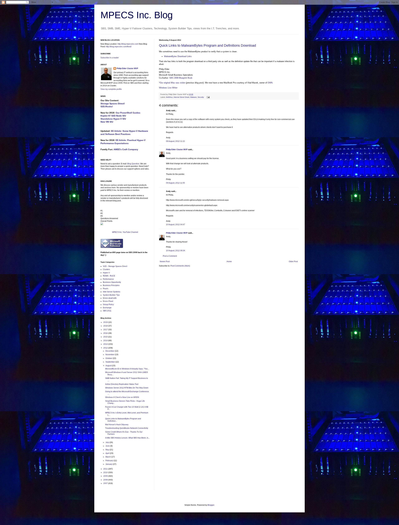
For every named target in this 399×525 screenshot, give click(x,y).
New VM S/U (107, 122)
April (108, 453)
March (108, 457)
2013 (105, 344)
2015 (105, 337)
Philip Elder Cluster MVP (176, 149)
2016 (105, 333)
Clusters (106, 269)
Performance (108, 279)
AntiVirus (169, 97)
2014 (105, 340)
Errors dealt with (110, 298)
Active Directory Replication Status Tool (121, 384)
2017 (105, 330)
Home (229, 261)
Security (201, 97)
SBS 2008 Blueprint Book (180, 78)
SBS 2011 (107, 311)
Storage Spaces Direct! (113, 103)
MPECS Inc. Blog (137, 15)
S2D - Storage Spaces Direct (115, 266)
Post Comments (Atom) (180, 266)
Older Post (293, 261)
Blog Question (133, 164)
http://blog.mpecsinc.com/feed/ (118, 47)
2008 (105, 480)
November (110, 354)
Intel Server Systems (111, 292)
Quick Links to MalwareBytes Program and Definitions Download (207, 45)
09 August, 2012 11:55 (175, 183)
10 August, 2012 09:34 (175, 250)
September (110, 362)
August (109, 366)
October (109, 358)
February (110, 461)
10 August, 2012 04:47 (175, 224)
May (108, 450)
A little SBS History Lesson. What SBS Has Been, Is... (127, 438)
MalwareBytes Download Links (178, 56)
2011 (105, 469)
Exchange (107, 308)
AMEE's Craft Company (126, 149)
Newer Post (165, 261)
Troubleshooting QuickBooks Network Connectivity (126, 428)
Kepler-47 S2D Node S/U (113, 115)
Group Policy (108, 304)
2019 (105, 322)
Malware (193, 97)
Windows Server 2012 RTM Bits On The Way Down (126, 388)
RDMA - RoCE (109, 276)
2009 (105, 476)
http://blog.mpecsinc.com (128, 44)
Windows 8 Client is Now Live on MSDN (122, 397)
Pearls (105, 289)
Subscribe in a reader (110, 58)
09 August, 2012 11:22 (175, 141)
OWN (270, 83)
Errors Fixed (108, 301)
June (108, 446)
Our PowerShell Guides (128, 112)
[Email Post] (208, 97)
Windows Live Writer (168, 88)
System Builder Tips (111, 295)
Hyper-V (106, 273)
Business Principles (111, 285)
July (107, 442)
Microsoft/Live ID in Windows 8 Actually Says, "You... (127, 369)
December (110, 351)
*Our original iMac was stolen (172, 83)
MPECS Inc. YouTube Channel (125, 232)
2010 (105, 472)
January (109, 464)
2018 (105, 326)
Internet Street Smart (181, 97)
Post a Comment (170, 256)
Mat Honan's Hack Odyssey (116, 424)
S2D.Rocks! (107, 106)
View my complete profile (111, 89)
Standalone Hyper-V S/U (113, 119)
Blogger (211, 505)
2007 (105, 483)
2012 (105, 348)
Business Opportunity (112, 282)
